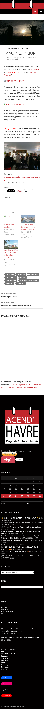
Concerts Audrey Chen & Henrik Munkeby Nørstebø (21, 522)
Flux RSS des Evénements (10, 614)
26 (16, 496)
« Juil (3, 503)
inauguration (11, 277)
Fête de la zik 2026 (8, 649)
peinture (22, 277)
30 (40, 496)
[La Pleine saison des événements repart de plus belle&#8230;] (28, 219)
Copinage (4, 665)
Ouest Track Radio (8, 654)
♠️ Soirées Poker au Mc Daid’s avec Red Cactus (19, 527)
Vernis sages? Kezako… (10, 295)
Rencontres (25, 49)
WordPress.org (7, 611)
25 (10, 496)
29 (34, 496)
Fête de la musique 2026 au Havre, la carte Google (20, 638)
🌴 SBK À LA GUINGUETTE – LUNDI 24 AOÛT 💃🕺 (21, 518)
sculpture (9, 283)
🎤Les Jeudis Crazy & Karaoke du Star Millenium (19, 556)
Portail (3, 651)
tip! (8, 459)
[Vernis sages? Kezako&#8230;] (11, 219)
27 (22, 496)
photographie (11, 280)
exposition (10, 274)
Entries (5, 609)
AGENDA (5, 658)
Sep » (27, 503)
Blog (3, 662)
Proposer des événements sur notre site (16, 304)
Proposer (4, 656)
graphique (21, 274)
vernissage (21, 283)
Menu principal (41, 11)
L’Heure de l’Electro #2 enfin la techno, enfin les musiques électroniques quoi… (20, 630)
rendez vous (35, 69)
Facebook (5, 667)
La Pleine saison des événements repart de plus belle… (28, 227)
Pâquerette (22, 58)
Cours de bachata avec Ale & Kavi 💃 (15, 551)
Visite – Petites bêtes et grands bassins (15, 540)
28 (28, 496)
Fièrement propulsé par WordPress (12, 706)
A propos (4, 669)
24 (4, 496)
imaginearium (33, 274)
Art (8, 49)
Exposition (15, 49)
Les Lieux (4, 660)
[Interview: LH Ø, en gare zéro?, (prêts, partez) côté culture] (11, 244)
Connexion (5, 607)
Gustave (4, 545)
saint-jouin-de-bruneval (29, 280)
